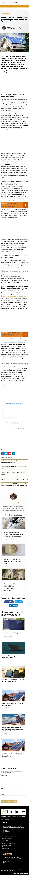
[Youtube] (9, 453)
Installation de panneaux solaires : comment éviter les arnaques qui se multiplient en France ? (12, 729)
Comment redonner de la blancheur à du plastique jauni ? (12, 561)
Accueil (2, 8)
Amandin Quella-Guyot (13, 502)
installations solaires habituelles (9, 161)
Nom (2, 788)
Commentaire (4, 775)
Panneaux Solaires (10, 489)
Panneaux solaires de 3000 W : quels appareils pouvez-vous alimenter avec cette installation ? (13, 754)
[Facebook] (2, 453)
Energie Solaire (12, 8)
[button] (27, 2)
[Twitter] (6, 453)
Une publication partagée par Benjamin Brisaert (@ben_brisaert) (14, 423)
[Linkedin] (13, 453)
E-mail (3, 794)
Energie (6, 8)
